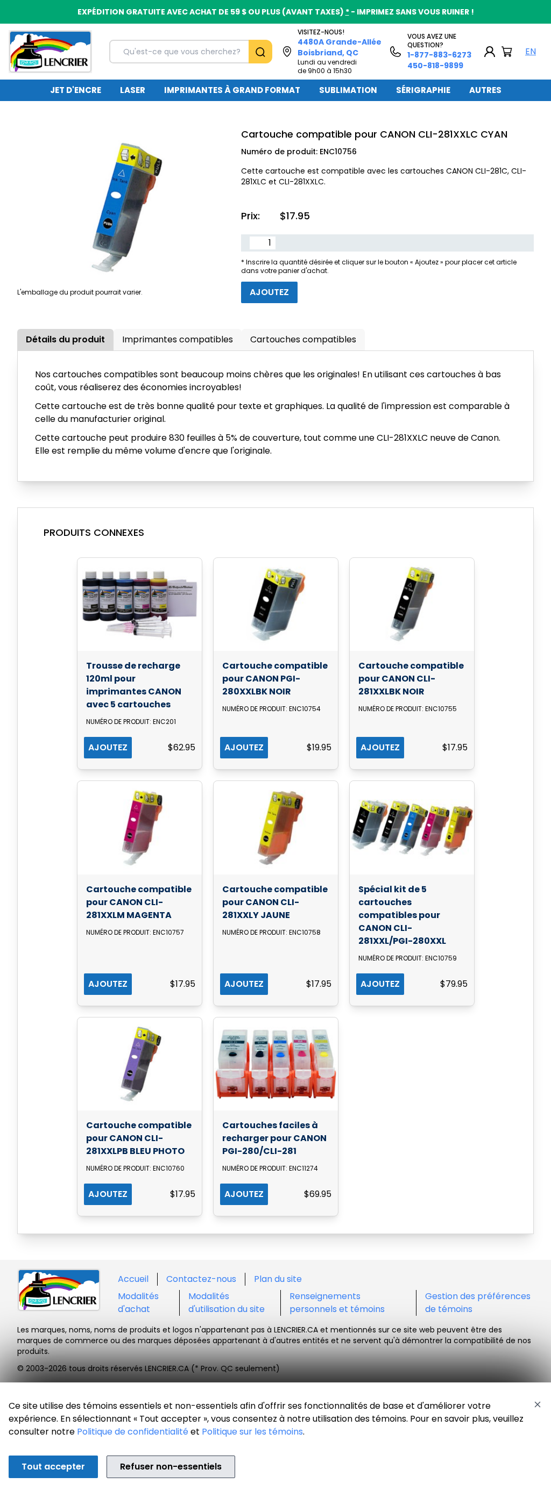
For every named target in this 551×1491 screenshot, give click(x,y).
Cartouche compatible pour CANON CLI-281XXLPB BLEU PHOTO (139, 1138)
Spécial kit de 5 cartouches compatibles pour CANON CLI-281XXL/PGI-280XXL (402, 915)
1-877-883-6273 (439, 54)
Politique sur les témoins (252, 1431)
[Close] (537, 1404)
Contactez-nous (201, 1279)
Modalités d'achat (138, 1302)
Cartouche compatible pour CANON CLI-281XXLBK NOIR (411, 679)
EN (530, 51)
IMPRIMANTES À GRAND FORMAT (232, 90)
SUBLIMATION (348, 90)
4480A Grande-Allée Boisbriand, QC (340, 47)
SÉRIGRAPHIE (423, 90)
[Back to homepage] (50, 51)
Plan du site (278, 1279)
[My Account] (489, 51)
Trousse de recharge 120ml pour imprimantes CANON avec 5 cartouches (133, 685)
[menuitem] (75, 90)
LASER (132, 90)
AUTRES (485, 90)
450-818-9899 (435, 65)
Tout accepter (53, 1466)
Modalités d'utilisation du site (226, 1302)
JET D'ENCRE (75, 90)
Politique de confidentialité (132, 1431)
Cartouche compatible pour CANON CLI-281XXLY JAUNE (275, 902)
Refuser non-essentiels (171, 1466)
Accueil (133, 1279)
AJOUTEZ (108, 747)
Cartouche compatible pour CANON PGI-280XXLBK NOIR (275, 679)
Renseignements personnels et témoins (337, 1302)
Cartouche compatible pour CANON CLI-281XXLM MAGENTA (139, 902)
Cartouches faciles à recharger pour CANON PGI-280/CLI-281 (274, 1138)
